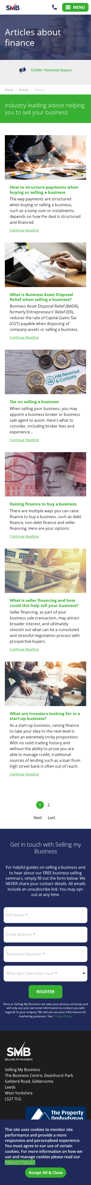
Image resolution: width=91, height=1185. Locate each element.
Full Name (15, 915)
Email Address (19, 934)
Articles (24, 90)
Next (37, 817)
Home (9, 90)
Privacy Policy (62, 1016)
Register (45, 991)
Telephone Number (23, 954)
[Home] (13, 7)
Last (51, 817)
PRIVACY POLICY (20, 1162)
